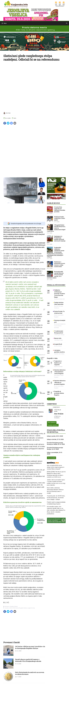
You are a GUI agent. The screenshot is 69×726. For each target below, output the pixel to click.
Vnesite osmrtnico (53, 425)
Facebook (4, 123)
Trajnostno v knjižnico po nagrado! (58, 362)
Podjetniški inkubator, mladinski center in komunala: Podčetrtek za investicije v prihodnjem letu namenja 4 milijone (55, 252)
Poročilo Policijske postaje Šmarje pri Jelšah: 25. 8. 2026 (56, 443)
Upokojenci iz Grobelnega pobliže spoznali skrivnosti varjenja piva (56, 239)
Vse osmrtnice (52, 422)
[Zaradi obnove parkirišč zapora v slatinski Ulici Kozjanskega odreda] (8, 668)
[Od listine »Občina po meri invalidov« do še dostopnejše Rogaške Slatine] (8, 655)
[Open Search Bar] (66, 23)
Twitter (8, 123)
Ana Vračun (58, 414)
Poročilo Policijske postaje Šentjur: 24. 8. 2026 (55, 448)
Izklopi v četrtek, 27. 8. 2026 (55, 439)
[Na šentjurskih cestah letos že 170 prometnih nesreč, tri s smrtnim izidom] (50, 274)
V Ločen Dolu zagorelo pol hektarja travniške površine (59, 209)
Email (14, 123)
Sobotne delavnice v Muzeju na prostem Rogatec (59, 382)
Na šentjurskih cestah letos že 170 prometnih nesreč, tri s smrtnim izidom (55, 275)
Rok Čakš (8, 113)
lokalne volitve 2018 (10, 608)
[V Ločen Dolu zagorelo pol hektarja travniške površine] (50, 209)
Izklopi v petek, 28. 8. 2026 (55, 436)
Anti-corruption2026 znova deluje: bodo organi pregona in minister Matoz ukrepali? (55, 467)
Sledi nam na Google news (11, 123)
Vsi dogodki (51, 399)
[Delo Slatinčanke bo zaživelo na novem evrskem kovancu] (8, 681)
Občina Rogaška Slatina (21, 608)
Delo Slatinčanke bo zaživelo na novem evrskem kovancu (29, 673)
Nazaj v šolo (57, 338)
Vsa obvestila (51, 458)
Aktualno (7, 606)
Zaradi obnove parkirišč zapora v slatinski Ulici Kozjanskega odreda (28, 660)
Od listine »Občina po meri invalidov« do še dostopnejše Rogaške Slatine (30, 647)
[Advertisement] (24, 212)
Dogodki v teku (52, 358)
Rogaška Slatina (14, 606)
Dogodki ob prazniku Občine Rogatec (59, 393)
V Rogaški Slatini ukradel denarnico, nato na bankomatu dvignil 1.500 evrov (56, 228)
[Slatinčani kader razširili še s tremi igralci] (50, 219)
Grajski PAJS (58, 344)
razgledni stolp (31, 608)
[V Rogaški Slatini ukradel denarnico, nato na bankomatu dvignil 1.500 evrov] (50, 227)
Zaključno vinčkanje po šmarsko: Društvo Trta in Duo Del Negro (59, 293)
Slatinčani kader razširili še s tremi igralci (59, 218)
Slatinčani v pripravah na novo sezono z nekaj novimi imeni (59, 264)
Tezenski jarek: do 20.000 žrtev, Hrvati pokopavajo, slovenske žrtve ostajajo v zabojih (56, 497)
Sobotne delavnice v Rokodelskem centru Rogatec (59, 371)
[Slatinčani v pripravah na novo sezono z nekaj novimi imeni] (50, 264)
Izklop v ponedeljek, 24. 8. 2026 (54, 453)
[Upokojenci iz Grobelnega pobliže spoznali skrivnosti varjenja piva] (50, 238)
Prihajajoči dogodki (56, 285)
